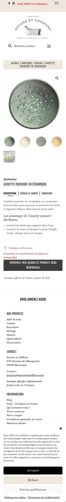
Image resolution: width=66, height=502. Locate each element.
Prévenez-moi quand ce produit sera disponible (33, 265)
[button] (60, 428)
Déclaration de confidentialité (44, 497)
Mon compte (14, 415)
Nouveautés (14, 342)
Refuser (33, 480)
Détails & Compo (29, 193)
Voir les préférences (33, 489)
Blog (9, 399)
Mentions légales (16, 423)
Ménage (11, 331)
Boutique (27, 63)
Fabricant (47, 193)
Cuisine (38, 63)
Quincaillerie (14, 338)
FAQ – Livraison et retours (22, 403)
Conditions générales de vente (24, 419)
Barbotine (10, 179)
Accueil (15, 63)
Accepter (33, 470)
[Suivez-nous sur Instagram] (12, 3)
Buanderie (13, 327)
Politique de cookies (15, 497)
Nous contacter (16, 411)
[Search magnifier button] (9, 45)
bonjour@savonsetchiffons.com (25, 375)
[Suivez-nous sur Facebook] (8, 3)
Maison (11, 334)
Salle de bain (14, 319)
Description (10, 193)
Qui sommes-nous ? (18, 407)
